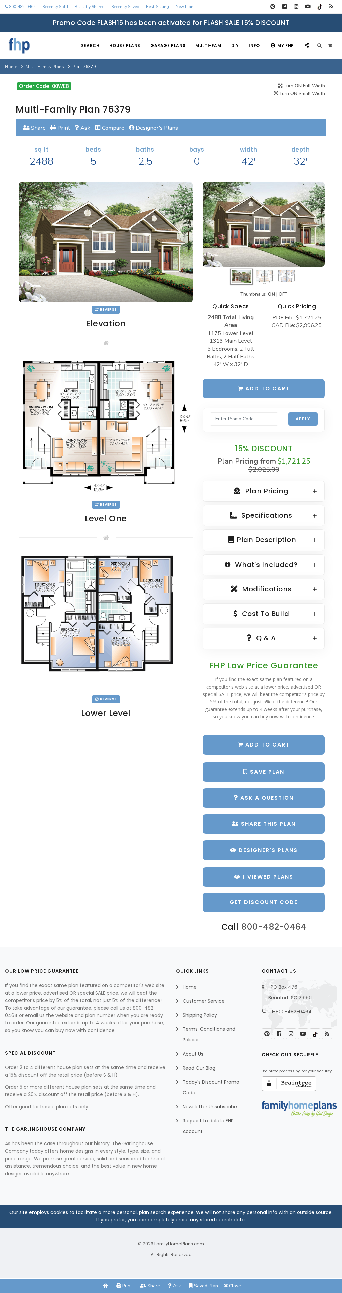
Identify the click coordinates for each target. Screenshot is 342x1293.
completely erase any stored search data (196, 1219)
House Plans (124, 45)
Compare (112, 128)
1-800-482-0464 (292, 1011)
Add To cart (266, 745)
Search (90, 45)
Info (254, 45)
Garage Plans (167, 45)
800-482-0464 (22, 6)
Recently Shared (90, 6)
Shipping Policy (200, 1015)
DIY (235, 45)
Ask (84, 128)
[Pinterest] (273, 6)
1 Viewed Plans (267, 877)
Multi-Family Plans (45, 66)
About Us (193, 1054)
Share (38, 128)
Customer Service (204, 1001)
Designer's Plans (156, 128)
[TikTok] (319, 6)
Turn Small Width (301, 93)
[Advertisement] (106, 783)
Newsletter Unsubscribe (210, 1106)
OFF (283, 294)
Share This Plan (267, 824)
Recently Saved (125, 6)
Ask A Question (266, 798)
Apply (303, 419)
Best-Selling (157, 6)
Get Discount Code (264, 902)
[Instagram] (296, 6)
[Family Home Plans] (19, 45)
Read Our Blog (199, 1068)
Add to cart (266, 388)
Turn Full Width (303, 86)
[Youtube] (308, 6)
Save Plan (266, 772)
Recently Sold (55, 6)
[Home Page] (106, 1285)
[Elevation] (264, 224)
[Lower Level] (106, 621)
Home (11, 66)
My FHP (285, 45)
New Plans (186, 6)
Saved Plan (205, 1286)
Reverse (108, 309)
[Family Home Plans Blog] (331, 6)
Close (234, 1286)
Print (63, 128)
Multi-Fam (208, 45)
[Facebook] (284, 6)
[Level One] (106, 426)
